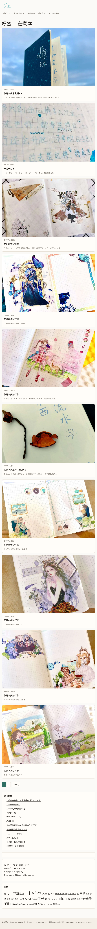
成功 (12, 899)
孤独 (65, 893)
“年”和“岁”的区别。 (14, 817)
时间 (62, 898)
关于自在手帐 (53, 13)
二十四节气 (33, 893)
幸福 (83, 893)
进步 (51, 904)
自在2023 (22, 904)
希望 (78, 893)
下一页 (16, 785)
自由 (40, 904)
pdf (5, 894)
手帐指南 (31, 13)
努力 (52, 894)
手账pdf (53, 899)
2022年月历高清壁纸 (15, 846)
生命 (78, 899)
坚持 (59, 893)
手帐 (20, 899)
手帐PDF (27, 899)
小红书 (73, 894)
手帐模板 (35, 899)
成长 (16, 899)
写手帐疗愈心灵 (13, 805)
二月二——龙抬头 (14, 834)
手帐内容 (41, 13)
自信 (17, 904)
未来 (68, 899)
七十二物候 (14, 893)
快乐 (87, 894)
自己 (28, 904)
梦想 (72, 899)
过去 (47, 904)
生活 (83, 898)
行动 (43, 904)
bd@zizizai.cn (41, 922)
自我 (35, 904)
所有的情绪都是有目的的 (17, 829)
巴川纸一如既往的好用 (16, 842)
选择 (55, 904)
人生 (44, 893)
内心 (49, 893)
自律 (31, 904)
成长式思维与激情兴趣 (16, 809)
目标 (12, 904)
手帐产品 (6, 13)
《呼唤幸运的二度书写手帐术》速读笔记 (24, 800)
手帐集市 (44, 898)
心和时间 (10, 821)
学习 (69, 894)
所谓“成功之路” (13, 838)
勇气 (56, 894)
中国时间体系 (19, 13)
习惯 (22, 893)
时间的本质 (11, 813)
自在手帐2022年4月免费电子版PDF (22, 825)
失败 (62, 893)
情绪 (8, 899)
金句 (58, 904)
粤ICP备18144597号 (22, 865)
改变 (57, 899)
